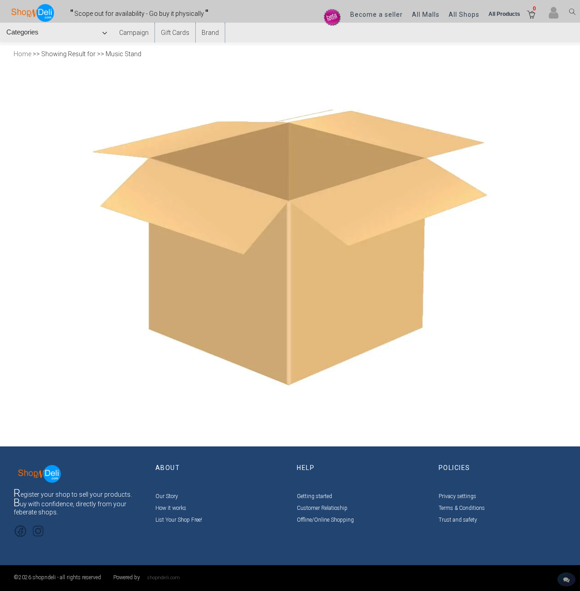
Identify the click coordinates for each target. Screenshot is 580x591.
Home (22, 54)
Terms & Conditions (462, 508)
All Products (504, 14)
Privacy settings (457, 496)
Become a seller (376, 14)
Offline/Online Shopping (325, 520)
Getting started (314, 496)
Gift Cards (175, 32)
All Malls (426, 14)
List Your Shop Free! (178, 520)
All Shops (464, 14)
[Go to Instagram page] (38, 530)
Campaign (134, 32)
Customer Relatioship (322, 508)
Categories (24, 32)
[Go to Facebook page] (20, 530)
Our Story (166, 496)
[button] (531, 15)
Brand (210, 32)
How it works (170, 508)
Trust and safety (458, 520)
